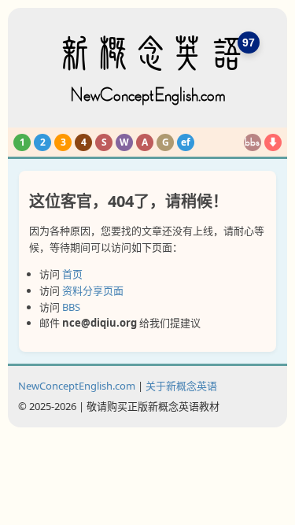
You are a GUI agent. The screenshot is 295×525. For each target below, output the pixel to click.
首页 (72, 274)
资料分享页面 (93, 290)
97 (248, 42)
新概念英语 (147, 70)
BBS (71, 307)
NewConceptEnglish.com (76, 386)
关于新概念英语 (181, 386)
